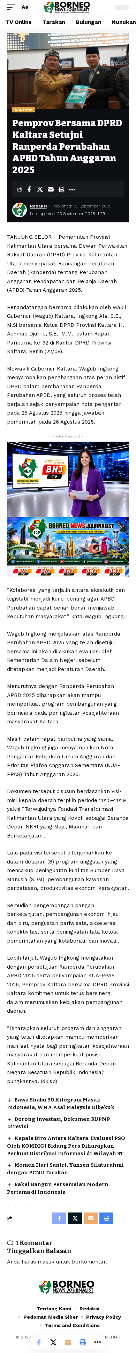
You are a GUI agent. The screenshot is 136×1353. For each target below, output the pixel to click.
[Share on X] (40, 189)
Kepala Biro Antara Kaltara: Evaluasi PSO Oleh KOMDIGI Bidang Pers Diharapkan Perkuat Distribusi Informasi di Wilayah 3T (66, 1146)
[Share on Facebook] (29, 189)
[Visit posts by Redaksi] (19, 210)
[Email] (50, 189)
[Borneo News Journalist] (68, 7)
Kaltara (24, 109)
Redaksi (38, 206)
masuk (46, 1262)
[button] (13, 7)
